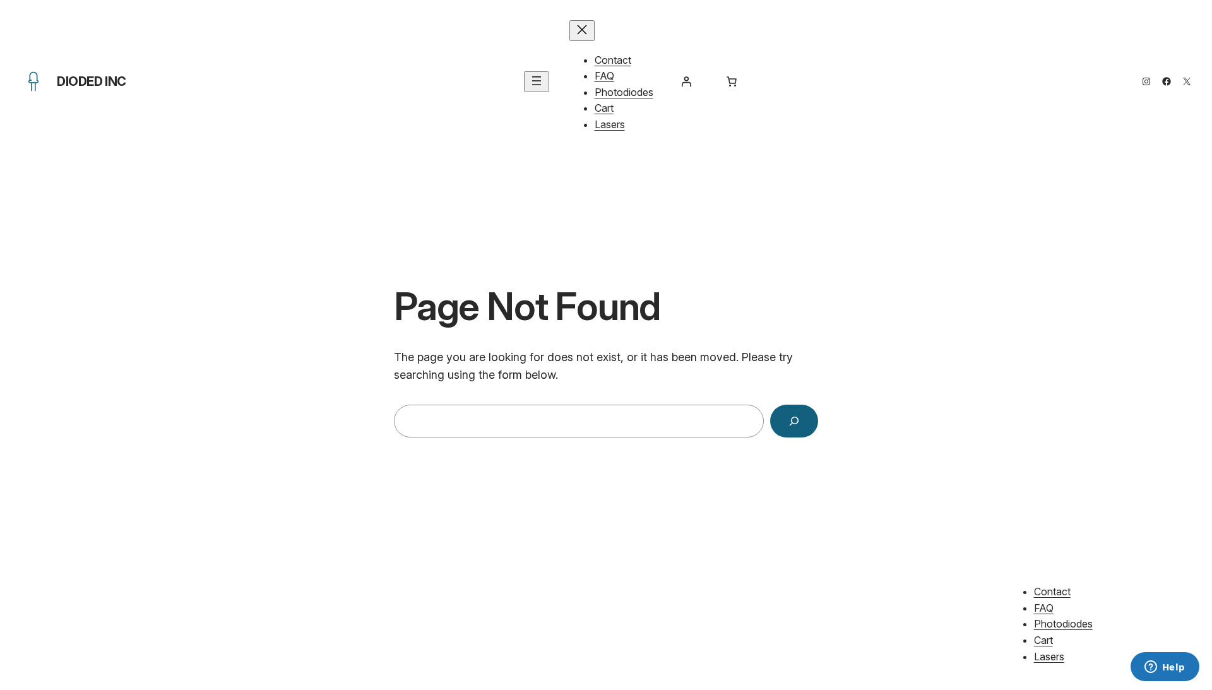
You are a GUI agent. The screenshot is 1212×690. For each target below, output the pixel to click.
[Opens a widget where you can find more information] (1164, 668)
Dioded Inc (91, 81)
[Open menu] (536, 81)
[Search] (794, 421)
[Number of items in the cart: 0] (731, 81)
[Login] (686, 81)
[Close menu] (582, 30)
